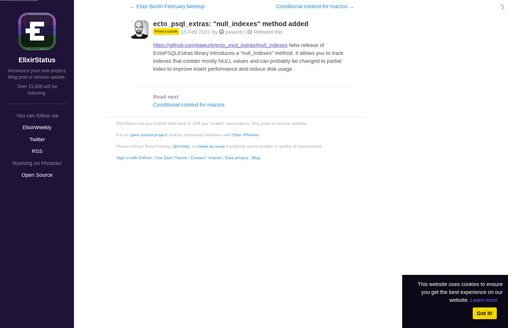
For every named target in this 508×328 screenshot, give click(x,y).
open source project (148, 134)
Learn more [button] (483, 300)
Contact (197, 157)
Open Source (37, 175)
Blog (256, 157)
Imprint (214, 157)
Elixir (237, 134)
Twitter (37, 139)
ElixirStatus (37, 60)
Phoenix (251, 134)
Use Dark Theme (171, 157)
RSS (37, 151)
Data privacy (236, 157)
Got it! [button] (484, 313)
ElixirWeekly (37, 127)
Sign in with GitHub (134, 157)
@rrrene (181, 146)
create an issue (210, 146)
